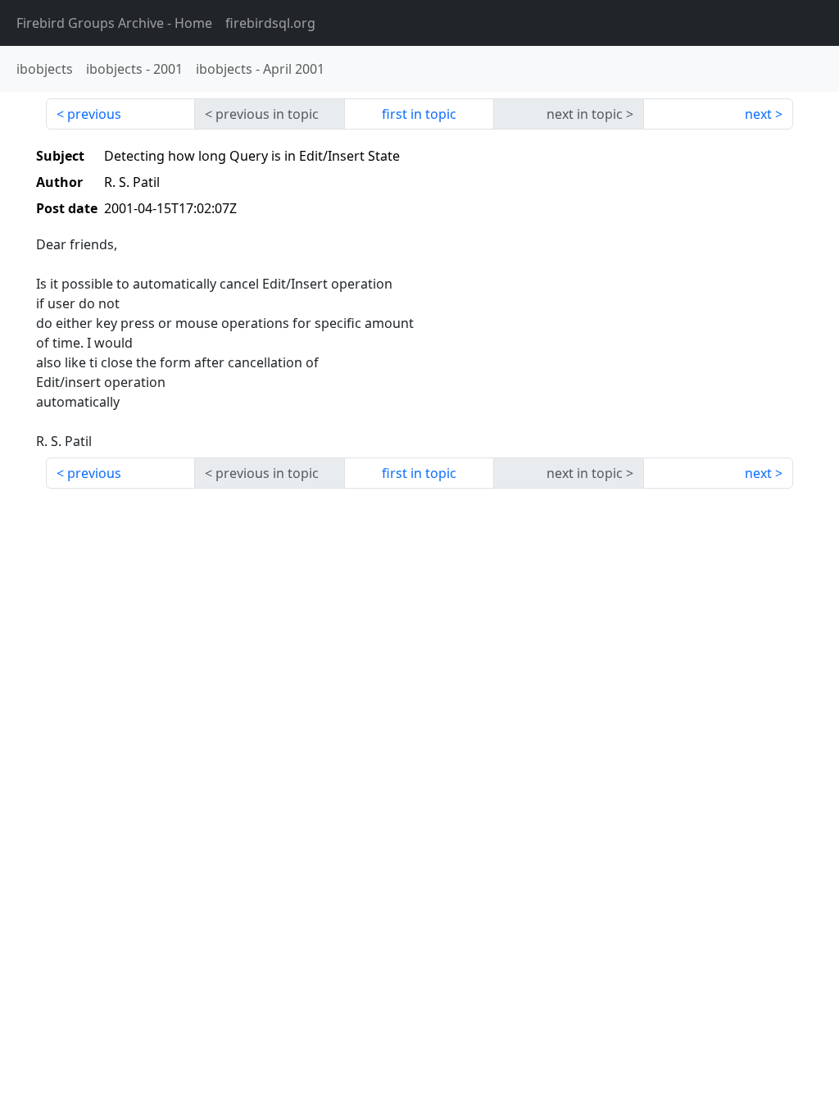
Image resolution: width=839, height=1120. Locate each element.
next (758, 114)
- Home (114, 23)
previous (94, 114)
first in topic (419, 114)
